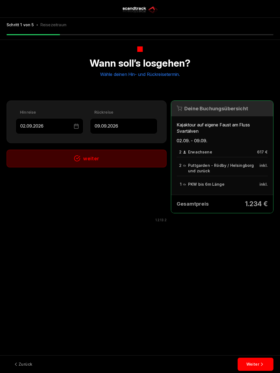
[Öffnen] (70, 126)
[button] (76, 126)
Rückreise (103, 112)
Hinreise (28, 112)
